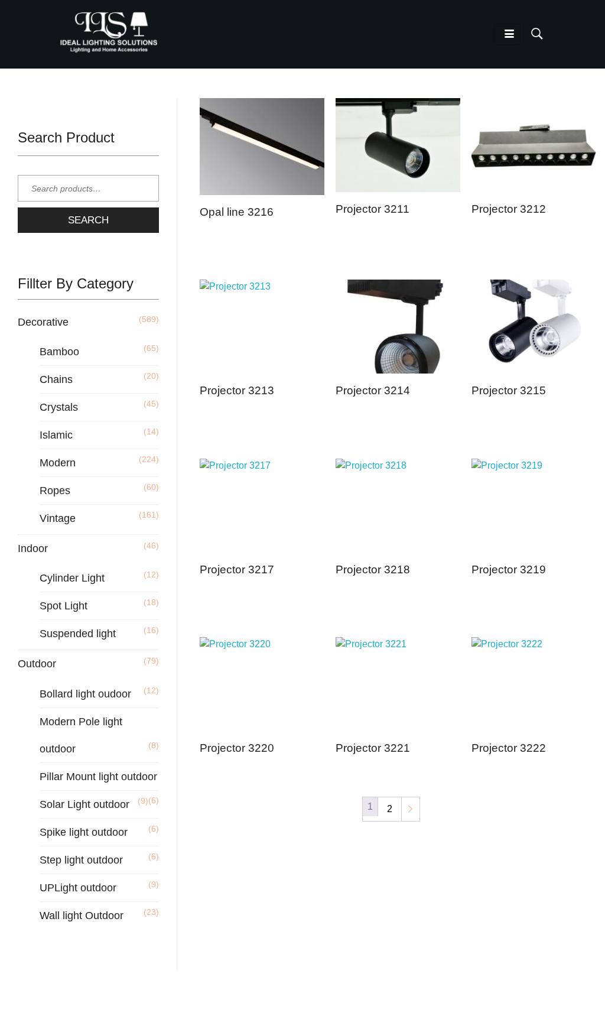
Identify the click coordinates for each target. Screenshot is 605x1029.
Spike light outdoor (84, 832)
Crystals (59, 407)
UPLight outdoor (78, 888)
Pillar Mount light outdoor (98, 777)
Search (88, 220)
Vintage (58, 518)
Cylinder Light (72, 578)
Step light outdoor (81, 860)
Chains (56, 379)
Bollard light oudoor (85, 694)
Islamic (56, 435)
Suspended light (78, 634)
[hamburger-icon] (507, 34)
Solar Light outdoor (84, 804)
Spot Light (63, 606)
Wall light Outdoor (81, 915)
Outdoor (37, 664)
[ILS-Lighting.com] (108, 32)
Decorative (43, 322)
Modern (58, 463)
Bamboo (59, 352)
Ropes (55, 490)
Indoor (33, 548)
